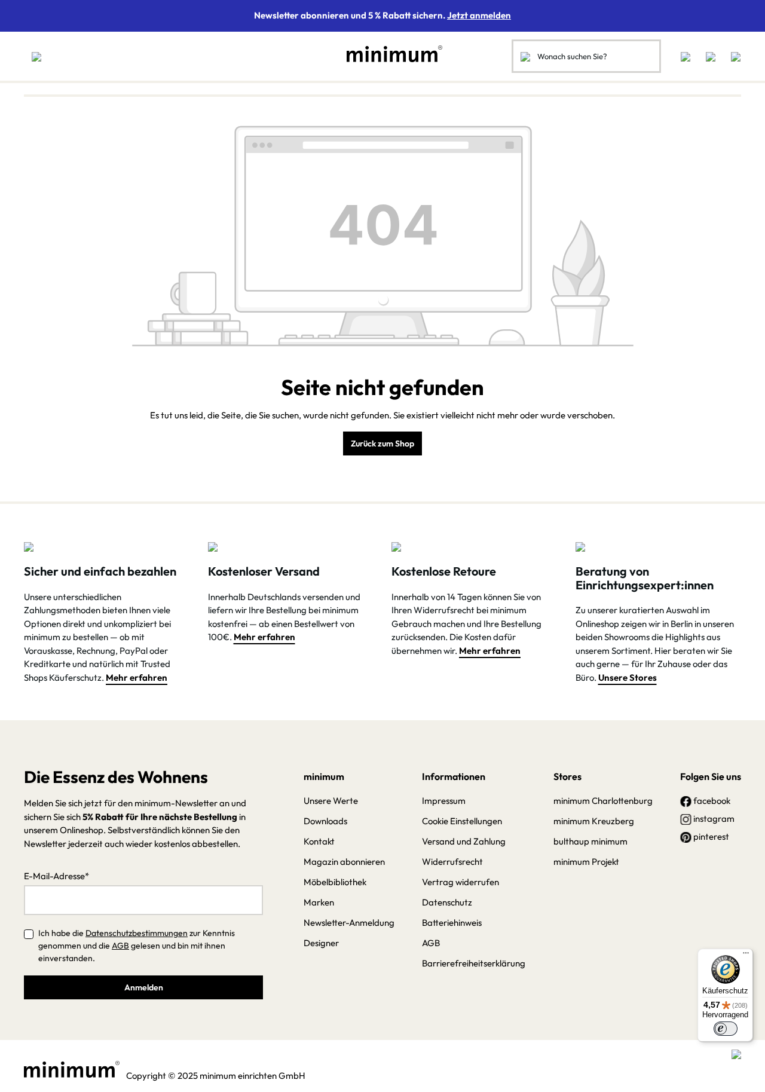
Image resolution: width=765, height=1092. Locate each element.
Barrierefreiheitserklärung (473, 963)
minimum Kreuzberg (593, 821)
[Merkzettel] (685, 56)
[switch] (726, 1028)
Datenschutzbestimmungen (136, 933)
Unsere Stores (627, 677)
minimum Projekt (586, 861)
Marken (319, 902)
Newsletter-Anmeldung (349, 922)
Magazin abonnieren (344, 861)
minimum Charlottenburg (603, 800)
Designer (321, 943)
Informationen (453, 776)
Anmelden (143, 987)
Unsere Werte (331, 800)
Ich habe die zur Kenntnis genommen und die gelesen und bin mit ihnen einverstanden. (136, 945)
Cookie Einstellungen (462, 821)
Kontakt (319, 841)
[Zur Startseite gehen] (388, 53)
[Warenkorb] (732, 56)
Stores (567, 776)
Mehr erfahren (136, 677)
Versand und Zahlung (464, 841)
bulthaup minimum (590, 841)
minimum (324, 776)
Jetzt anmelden (479, 15)
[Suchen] (525, 56)
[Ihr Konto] (710, 56)
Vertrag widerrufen (460, 882)
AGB (120, 945)
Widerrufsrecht (452, 861)
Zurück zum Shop (382, 443)
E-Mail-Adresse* (56, 876)
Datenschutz (447, 902)
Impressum (444, 800)
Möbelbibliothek (335, 882)
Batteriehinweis (452, 922)
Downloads (325, 821)
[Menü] (36, 56)
